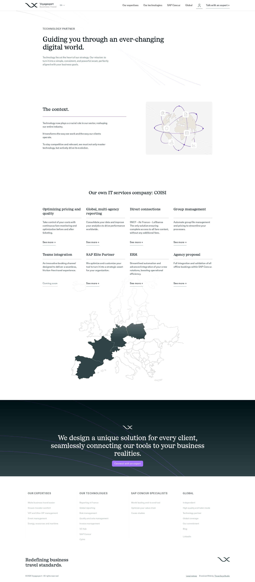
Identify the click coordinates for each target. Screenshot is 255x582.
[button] (62, 5)
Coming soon (50, 283)
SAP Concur (85, 534)
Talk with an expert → (218, 5)
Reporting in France (89, 502)
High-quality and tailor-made (196, 508)
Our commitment (191, 523)
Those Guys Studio (222, 576)
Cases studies (138, 513)
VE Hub (83, 529)
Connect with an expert (127, 463)
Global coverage (190, 518)
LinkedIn (187, 536)
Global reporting (87, 508)
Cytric (82, 539)
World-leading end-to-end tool (145, 502)
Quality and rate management (94, 518)
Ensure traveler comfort (39, 508)
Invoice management (90, 523)
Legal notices (191, 576)
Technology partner (192, 513)
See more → (49, 242)
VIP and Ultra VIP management (43, 513)
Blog (185, 529)
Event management (37, 518)
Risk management (88, 513)
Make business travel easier (41, 502)
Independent (189, 502)
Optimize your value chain (143, 508)
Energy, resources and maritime (43, 523)
